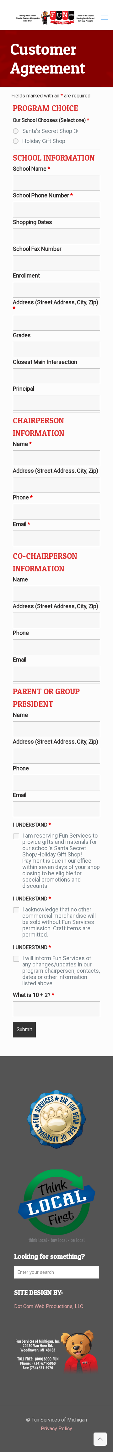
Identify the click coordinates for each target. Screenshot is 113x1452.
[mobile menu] (104, 17)
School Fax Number (37, 249)
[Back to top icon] (100, 1439)
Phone (23, 497)
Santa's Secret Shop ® (50, 131)
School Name (31, 169)
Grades (22, 335)
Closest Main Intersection (45, 362)
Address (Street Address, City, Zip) (55, 305)
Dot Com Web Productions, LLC (48, 1306)
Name (22, 444)
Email (21, 524)
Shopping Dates (32, 222)
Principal (23, 389)
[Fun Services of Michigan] (56, 17)
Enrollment (26, 275)
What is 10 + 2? (33, 995)
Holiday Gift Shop (43, 141)
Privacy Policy (56, 1429)
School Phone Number (43, 195)
